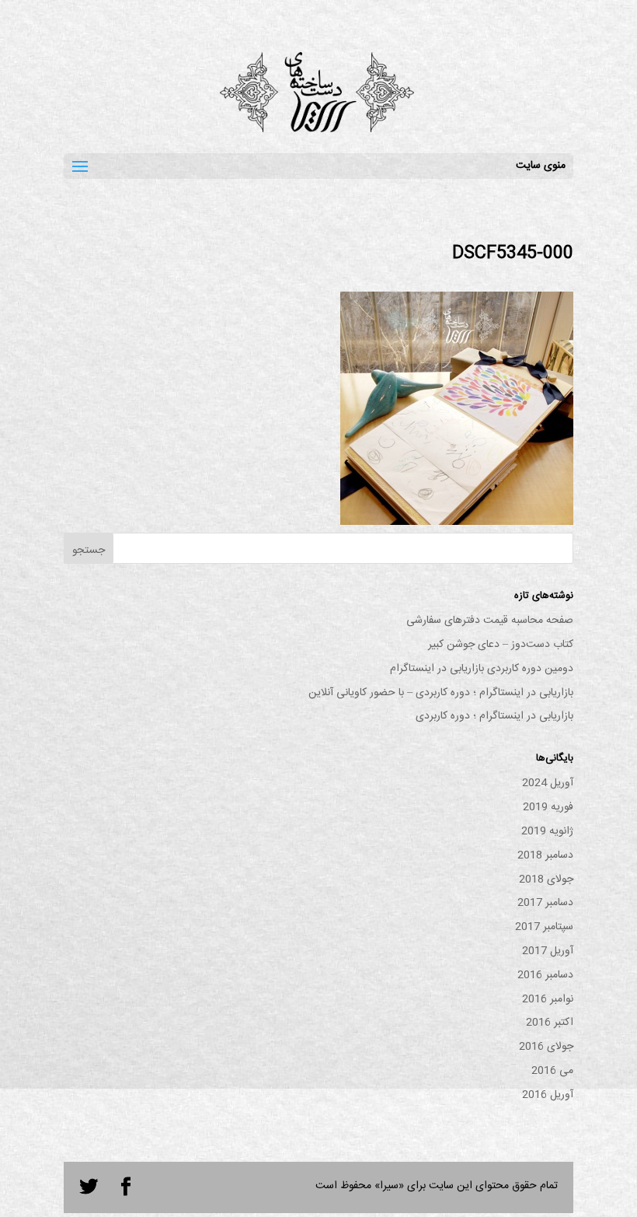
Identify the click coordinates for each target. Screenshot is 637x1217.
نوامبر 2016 (547, 999)
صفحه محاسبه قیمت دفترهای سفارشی (489, 620)
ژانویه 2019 (547, 831)
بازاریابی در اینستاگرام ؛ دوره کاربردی (494, 716)
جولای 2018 (546, 879)
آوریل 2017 (547, 951)
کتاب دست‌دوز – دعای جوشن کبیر (500, 644)
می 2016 (552, 1070)
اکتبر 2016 (549, 1022)
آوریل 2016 (547, 1095)
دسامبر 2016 (545, 975)
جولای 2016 (546, 1046)
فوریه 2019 (548, 807)
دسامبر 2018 (545, 855)
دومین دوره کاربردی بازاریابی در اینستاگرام (481, 668)
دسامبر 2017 (545, 903)
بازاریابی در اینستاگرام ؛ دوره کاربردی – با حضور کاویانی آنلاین (440, 693)
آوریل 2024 (547, 783)
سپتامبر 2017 (544, 927)
